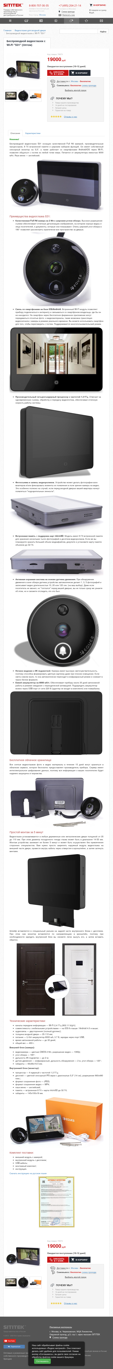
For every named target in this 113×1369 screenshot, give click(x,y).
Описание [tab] (15, 133)
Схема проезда (68, 11)
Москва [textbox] (42, 15)
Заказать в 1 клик (58, 72)
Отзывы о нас (70, 116)
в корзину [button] (82, 72)
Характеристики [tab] (32, 133)
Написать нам (68, 15)
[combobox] (46, 15)
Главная (7, 30)
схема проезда (89, 85)
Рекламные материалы (61, 1326)
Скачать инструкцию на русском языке (28, 1173)
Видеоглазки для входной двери (30, 30)
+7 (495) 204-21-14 (70, 5)
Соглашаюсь (42, 1361)
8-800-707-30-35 (39, 5)
